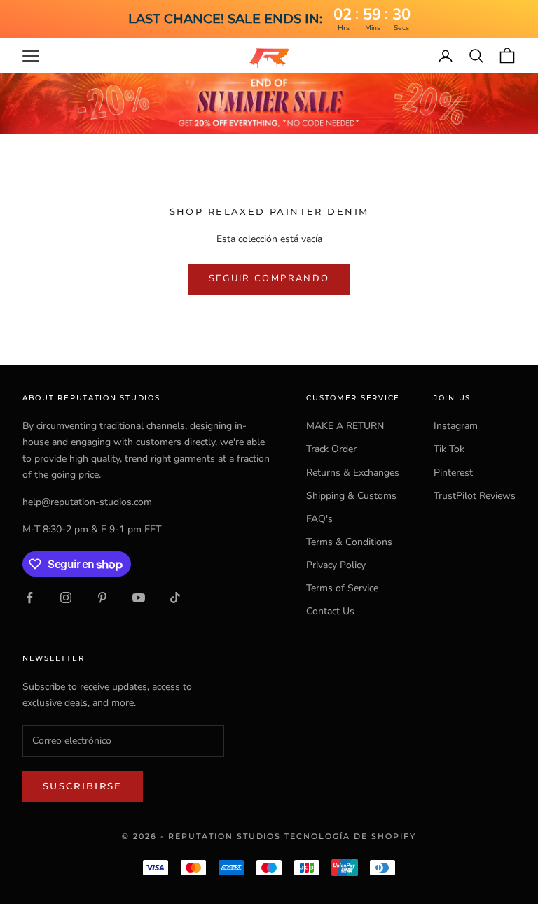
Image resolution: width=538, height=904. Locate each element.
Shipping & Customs (351, 495)
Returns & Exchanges (352, 472)
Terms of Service (342, 588)
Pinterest (453, 472)
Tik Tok (449, 448)
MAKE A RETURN (345, 425)
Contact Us (330, 611)
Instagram (456, 425)
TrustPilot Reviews (475, 495)
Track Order (331, 448)
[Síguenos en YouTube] (139, 598)
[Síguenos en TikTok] (175, 598)
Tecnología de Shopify (350, 836)
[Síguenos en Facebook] (29, 598)
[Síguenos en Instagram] (66, 598)
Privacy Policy (336, 565)
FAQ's (319, 518)
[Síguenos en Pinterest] (102, 598)
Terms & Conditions (349, 542)
